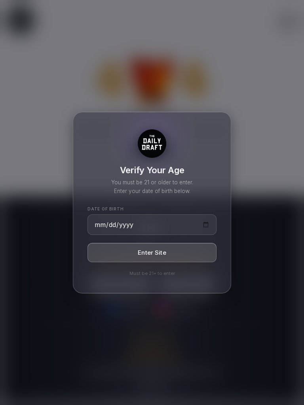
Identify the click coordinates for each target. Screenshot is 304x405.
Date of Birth (105, 208)
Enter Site (152, 252)
